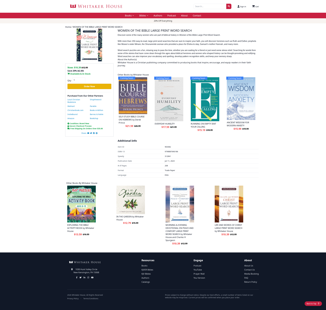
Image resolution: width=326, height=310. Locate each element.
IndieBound (72, 114)
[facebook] (94, 133)
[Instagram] (88, 277)
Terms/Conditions (90, 298)
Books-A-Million (96, 110)
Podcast (171, 15)
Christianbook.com (75, 110)
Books (144, 265)
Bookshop (94, 118)
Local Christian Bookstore (73, 100)
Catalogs (145, 282)
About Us (248, 265)
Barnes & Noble (96, 114)
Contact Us (249, 269)
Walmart (71, 106)
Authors (158, 15)
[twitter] (91, 133)
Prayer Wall (199, 273)
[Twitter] (80, 277)
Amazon (70, 118)
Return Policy (250, 282)
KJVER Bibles (147, 269)
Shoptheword (95, 99)
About (184, 15)
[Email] (88, 133)
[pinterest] (97, 133)
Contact (197, 15)
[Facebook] (76, 277)
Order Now (89, 86)
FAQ (246, 277)
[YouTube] (92, 277)
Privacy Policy (73, 298)
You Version (199, 277)
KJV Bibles (146, 273)
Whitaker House (89, 183)
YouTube (198, 269)
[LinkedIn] (84, 277)
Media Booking (251, 273)
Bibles (142, 15)
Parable (93, 106)
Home (68, 27)
